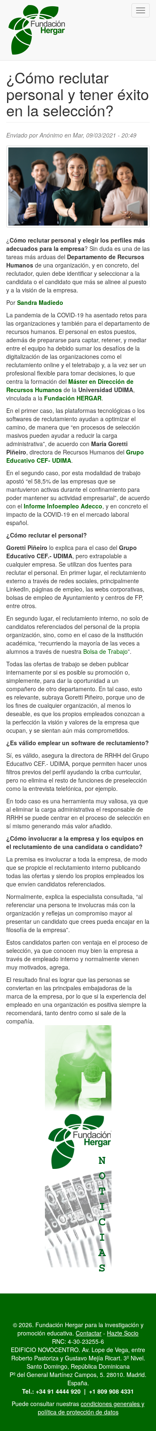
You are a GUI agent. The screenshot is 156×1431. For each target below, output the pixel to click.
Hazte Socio (123, 1333)
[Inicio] (37, 30)
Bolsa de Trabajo (105, 651)
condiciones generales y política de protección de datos (91, 1407)
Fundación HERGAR (73, 398)
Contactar (89, 1333)
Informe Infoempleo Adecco (63, 506)
